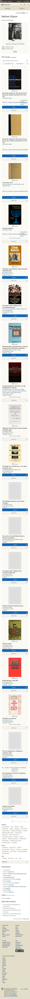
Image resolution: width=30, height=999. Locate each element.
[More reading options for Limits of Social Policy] (26, 816)
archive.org (6, 996)
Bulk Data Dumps (6, 945)
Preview (16, 91)
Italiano (3, 970)
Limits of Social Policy (8, 806)
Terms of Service (6, 934)
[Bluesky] (16, 950)
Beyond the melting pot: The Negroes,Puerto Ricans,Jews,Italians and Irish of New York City (14, 94)
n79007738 (16, 882)
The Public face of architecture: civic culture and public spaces (14, 467)
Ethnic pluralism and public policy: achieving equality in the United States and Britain (15, 347)
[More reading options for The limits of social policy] (26, 727)
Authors (17, 930)
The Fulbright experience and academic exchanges (13, 502)
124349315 (18, 879)
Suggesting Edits (19, 945)
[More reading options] (27, 107)
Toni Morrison (16, 389)
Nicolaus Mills (8, 389)
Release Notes (18, 948)
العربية (3, 957)
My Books (7, 8)
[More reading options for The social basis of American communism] (26, 783)
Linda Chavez (6, 392)
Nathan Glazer (8, 98)
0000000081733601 (9, 877)
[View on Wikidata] (16, 52)
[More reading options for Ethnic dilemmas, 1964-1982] (26, 690)
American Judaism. (7, 228)
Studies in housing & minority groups (12, 606)
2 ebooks (23, 103)
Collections (17, 933)
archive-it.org (14, 996)
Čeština (4, 959)
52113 (9, 875)
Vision (3, 926)
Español (4, 963)
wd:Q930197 (11, 891)
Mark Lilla (17, 469)
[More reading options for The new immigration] (26, 762)
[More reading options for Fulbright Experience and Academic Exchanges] (26, 513)
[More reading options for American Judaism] (26, 241)
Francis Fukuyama (12, 391)
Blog (3, 933)
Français (4, 965)
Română (4, 974)
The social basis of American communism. (14, 773)
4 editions (4, 275)
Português (4, 973)
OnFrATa (23, 12)
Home (16, 926)
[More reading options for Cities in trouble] (26, 653)
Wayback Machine (13, 995)
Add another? (13, 57)
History (23, 13)
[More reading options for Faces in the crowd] (26, 200)
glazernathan (11, 884)
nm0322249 (8, 880)
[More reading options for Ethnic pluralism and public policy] (26, 358)
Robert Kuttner (22, 391)
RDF (24, 918)
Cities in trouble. (7, 643)
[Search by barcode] (24, 4)
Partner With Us (5, 930)
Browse (22, 8)
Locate (15, 315)
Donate (19, 1)
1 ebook (9, 275)
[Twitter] (19, 950)
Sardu (3, 976)
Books (16, 928)
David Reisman (17, 184)
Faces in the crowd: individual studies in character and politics (13, 537)
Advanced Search (19, 934)
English (4, 962)
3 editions (4, 395)
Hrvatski (4, 968)
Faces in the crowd (7, 182)
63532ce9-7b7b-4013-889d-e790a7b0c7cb (17, 873)
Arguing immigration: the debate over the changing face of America (13, 387)
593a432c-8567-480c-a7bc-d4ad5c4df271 (17, 886)
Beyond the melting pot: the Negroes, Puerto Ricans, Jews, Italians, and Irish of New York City (14, 140)
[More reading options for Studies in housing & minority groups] (26, 615)
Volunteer (4, 928)
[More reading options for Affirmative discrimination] (26, 280)
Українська (4, 979)
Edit (27, 12)
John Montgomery (7, 310)
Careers (4, 931)
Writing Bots (5, 947)
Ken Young (18, 350)
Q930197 (9, 890)
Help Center (18, 942)
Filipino (3, 982)
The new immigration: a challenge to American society (12, 752)
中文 (3, 980)
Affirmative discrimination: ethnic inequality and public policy (14, 270)
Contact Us (17, 943)
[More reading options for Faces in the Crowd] (26, 547)
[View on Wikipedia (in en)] (14, 52)
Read (14, 107)
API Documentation (6, 943)
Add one (8, 898)
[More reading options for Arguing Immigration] (26, 400)
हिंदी (3, 966)
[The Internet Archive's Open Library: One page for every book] (6, 4)
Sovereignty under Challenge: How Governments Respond (12, 306)
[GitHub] (22, 950)
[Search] (21, 4)
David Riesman (8, 184)
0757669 (26, 989)
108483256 (7, 888)
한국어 (3, 971)
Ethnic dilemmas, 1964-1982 (10, 680)
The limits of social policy (9, 718)
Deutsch (4, 960)
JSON (27, 918)
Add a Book (18, 947)
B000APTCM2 (11, 871)
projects (14, 993)
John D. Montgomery (10, 309)
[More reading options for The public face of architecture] (26, 478)
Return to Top (18, 936)
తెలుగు (3, 977)
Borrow (14, 155)
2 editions (4, 507)
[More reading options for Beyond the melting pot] (26, 110)
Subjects (17, 931)
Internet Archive (9, 989)
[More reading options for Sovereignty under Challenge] (26, 318)
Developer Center (6, 942)
